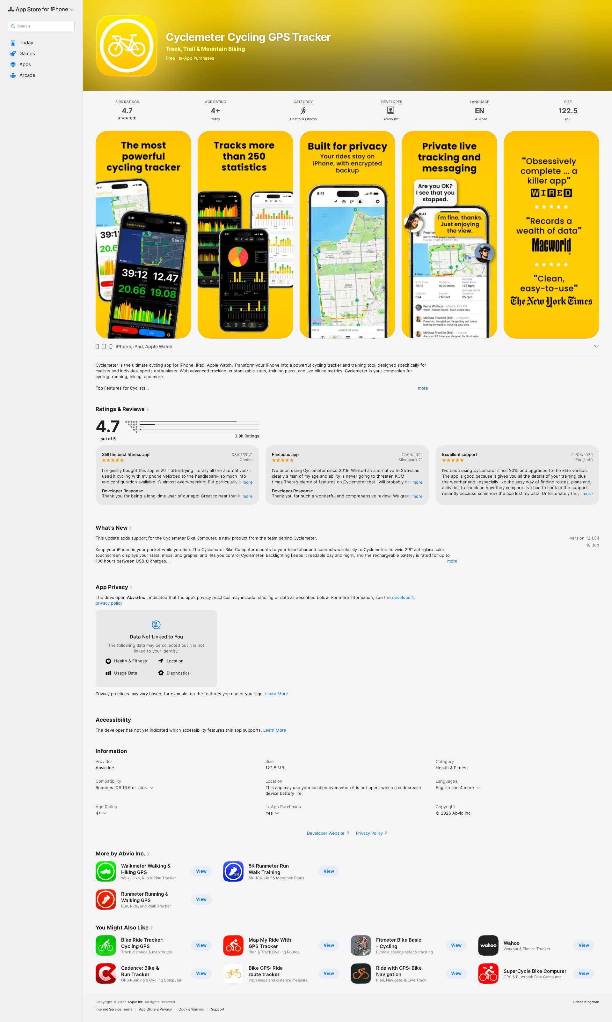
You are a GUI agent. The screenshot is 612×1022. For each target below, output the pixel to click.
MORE (248, 482)
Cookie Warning (191, 1009)
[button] (41, 43)
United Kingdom (586, 1002)
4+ (98, 813)
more (423, 388)
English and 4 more (455, 787)
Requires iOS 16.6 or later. (121, 787)
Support (217, 1009)
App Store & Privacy (155, 1009)
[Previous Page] (89, 234)
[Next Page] (605, 234)
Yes (269, 813)
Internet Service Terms (114, 1009)
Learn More (276, 693)
